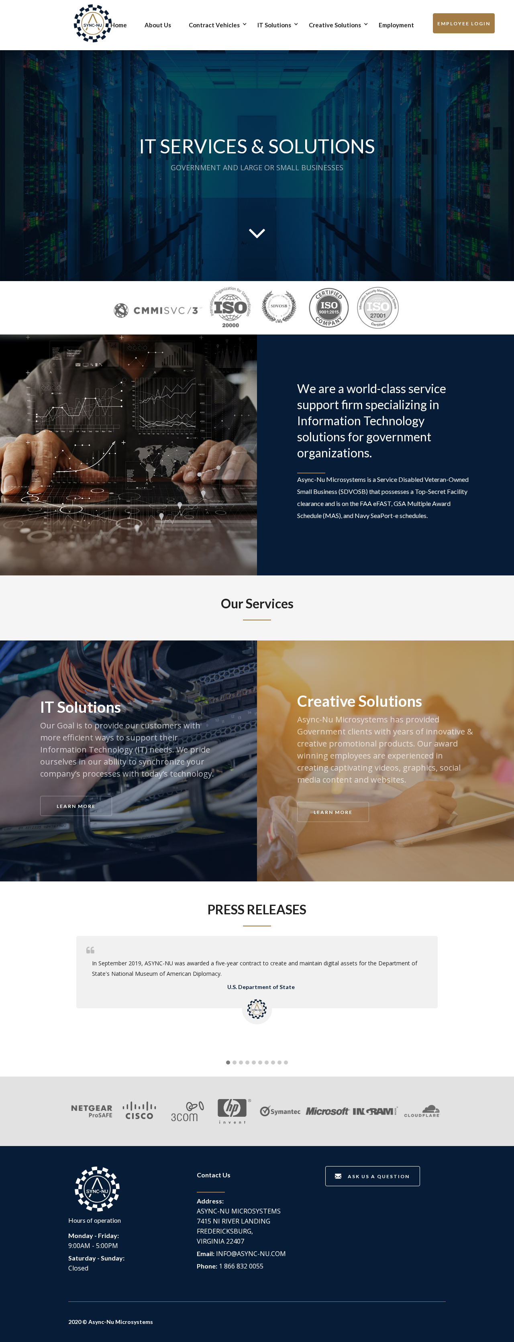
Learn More (76, 806)
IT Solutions (274, 25)
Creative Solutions (335, 25)
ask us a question (379, 1176)
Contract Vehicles (214, 25)
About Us (158, 25)
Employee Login (463, 23)
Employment (396, 25)
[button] (218, 24)
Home (118, 25)
